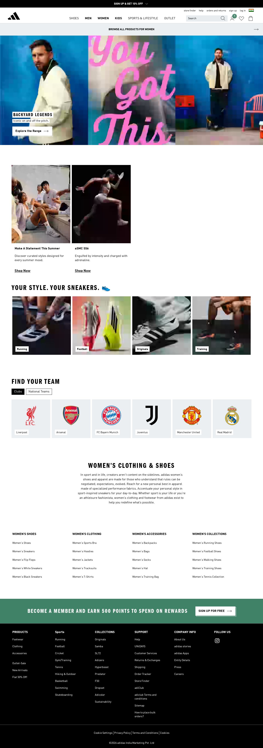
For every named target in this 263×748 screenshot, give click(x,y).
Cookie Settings (103, 733)
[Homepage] (14, 16)
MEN (88, 18)
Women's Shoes (21, 543)
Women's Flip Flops (23, 560)
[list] (131, 220)
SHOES (74, 18)
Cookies (164, 733)
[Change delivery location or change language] (251, 11)
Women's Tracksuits (84, 568)
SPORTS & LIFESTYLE (143, 18)
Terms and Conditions (145, 733)
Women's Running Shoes (207, 543)
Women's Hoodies (82, 551)
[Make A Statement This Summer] (41, 220)
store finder (190, 11)
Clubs (18, 391)
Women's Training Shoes (206, 568)
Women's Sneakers (23, 551)
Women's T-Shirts (83, 577)
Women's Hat (140, 568)
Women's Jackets (82, 560)
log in (243, 11)
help (201, 11)
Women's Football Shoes (206, 551)
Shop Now (22, 271)
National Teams (38, 391)
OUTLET (169, 18)
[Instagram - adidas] (232, 641)
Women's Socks (141, 560)
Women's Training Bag (145, 577)
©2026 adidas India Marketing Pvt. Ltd (131, 743)
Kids (118, 18)
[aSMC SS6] (101, 220)
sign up (233, 11)
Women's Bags (141, 551)
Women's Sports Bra (84, 543)
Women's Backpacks (144, 543)
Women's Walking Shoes (206, 560)
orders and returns (216, 11)
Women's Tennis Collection (208, 577)
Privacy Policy (122, 733)
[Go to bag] (250, 18)
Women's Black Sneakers (27, 577)
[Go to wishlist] (241, 18)
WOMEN (103, 18)
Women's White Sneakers (27, 568)
